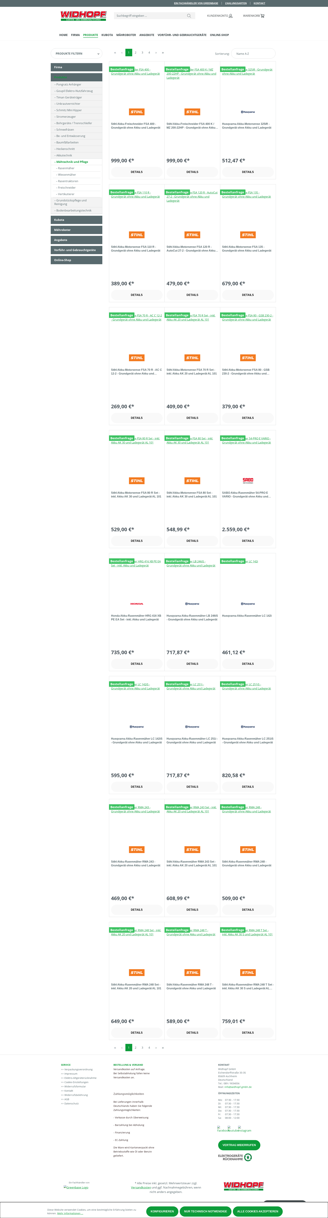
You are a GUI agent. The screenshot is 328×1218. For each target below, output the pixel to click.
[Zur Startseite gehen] (83, 15)
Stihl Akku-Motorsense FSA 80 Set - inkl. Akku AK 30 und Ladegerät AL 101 (192, 494)
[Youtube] (233, 1129)
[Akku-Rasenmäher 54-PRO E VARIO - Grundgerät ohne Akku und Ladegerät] (248, 453)
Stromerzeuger (66, 117)
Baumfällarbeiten (67, 142)
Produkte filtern (69, 53)
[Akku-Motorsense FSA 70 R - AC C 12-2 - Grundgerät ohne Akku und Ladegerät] (137, 330)
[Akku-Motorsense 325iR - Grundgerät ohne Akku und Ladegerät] (248, 84)
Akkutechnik (64, 155)
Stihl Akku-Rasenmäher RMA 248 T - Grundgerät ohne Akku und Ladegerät (191, 986)
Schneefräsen (65, 129)
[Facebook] (223, 1129)
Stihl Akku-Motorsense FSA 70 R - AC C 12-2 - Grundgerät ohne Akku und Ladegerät (136, 372)
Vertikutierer (66, 194)
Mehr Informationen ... (70, 1213)
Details (137, 172)
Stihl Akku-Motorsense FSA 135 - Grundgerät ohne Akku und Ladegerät (246, 248)
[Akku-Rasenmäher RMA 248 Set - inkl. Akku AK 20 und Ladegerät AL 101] (137, 945)
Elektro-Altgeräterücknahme (80, 1078)
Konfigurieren (162, 1211)
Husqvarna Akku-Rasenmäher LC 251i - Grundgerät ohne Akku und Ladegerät (192, 740)
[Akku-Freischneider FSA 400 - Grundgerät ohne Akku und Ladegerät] (137, 84)
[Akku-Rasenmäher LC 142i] (248, 576)
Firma (58, 67)
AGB (66, 1099)
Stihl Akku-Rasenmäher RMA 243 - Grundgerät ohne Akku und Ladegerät (135, 863)
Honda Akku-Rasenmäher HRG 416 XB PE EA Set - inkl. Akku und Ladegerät (136, 617)
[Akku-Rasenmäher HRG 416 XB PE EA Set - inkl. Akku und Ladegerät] (137, 576)
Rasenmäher (66, 168)
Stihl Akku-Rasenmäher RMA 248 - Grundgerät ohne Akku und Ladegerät (246, 863)
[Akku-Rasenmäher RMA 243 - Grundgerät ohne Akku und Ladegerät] (137, 822)
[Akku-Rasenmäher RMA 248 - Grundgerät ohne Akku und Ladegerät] (248, 822)
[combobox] (148, 15)
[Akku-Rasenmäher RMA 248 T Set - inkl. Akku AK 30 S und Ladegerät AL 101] (248, 945)
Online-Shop (62, 260)
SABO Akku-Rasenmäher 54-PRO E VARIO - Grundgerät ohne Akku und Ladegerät (245, 494)
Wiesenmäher (67, 175)
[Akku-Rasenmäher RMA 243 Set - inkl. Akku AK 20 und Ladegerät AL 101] (192, 822)
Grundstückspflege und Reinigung (70, 202)
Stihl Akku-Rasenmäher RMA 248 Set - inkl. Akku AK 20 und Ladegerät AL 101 (136, 986)
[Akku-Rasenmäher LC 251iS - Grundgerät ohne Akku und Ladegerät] (248, 699)
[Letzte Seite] (163, 52)
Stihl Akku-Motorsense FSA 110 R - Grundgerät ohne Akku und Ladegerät (135, 248)
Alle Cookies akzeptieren (257, 1211)
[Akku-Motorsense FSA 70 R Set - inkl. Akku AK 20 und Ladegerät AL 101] (192, 330)
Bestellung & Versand (128, 1064)
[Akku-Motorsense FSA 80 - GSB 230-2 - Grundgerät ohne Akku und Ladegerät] (248, 330)
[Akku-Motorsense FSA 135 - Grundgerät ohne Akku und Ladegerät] (248, 207)
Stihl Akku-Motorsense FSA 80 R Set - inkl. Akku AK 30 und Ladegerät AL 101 (136, 494)
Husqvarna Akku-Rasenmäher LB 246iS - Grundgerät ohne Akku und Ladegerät (192, 617)
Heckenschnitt (65, 149)
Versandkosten (141, 1187)
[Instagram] (244, 1129)
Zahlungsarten (236, 3)
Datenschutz (71, 1103)
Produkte (60, 77)
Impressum (70, 1073)
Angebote (60, 240)
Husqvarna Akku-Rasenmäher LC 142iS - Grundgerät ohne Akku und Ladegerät (136, 740)
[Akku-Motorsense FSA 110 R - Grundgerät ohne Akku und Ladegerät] (137, 207)
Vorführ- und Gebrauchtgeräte (75, 250)
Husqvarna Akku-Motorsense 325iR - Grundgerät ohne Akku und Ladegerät (246, 125)
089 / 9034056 (232, 1083)
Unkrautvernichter (68, 104)
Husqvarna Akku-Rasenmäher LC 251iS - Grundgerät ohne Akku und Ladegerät (248, 740)
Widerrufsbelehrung (76, 1095)
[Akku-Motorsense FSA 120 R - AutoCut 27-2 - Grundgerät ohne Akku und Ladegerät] (192, 207)
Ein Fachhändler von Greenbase (196, 3)
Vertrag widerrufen (239, 1145)
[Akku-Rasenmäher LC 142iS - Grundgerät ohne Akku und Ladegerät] (137, 699)
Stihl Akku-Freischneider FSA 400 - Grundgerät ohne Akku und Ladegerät (135, 125)
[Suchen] (189, 15)
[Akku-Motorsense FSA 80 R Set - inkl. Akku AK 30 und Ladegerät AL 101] (137, 453)
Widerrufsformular (75, 1086)
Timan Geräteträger (69, 97)
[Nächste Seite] (156, 52)
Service (66, 1064)
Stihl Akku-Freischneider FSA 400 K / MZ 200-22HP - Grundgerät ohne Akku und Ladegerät (191, 126)
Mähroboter (62, 230)
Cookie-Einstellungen (76, 1082)
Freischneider (67, 187)
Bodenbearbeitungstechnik (73, 210)
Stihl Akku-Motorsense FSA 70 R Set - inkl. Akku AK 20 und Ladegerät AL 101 (192, 371)
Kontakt (259, 3)
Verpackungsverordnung (78, 1069)
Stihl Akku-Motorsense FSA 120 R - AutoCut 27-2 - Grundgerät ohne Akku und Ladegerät (191, 249)
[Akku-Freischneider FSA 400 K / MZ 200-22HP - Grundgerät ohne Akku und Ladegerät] (192, 84)
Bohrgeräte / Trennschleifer (74, 123)
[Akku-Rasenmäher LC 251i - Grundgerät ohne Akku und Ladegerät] (192, 699)
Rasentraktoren (68, 181)
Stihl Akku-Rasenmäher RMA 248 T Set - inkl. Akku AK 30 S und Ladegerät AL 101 (248, 986)
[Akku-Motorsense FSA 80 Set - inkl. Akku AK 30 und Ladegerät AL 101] (192, 453)
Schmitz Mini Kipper (69, 110)
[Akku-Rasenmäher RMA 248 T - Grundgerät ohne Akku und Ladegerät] (192, 945)
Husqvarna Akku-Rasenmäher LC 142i (247, 615)
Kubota (59, 220)
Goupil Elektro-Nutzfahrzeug (74, 91)
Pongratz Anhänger (68, 84)
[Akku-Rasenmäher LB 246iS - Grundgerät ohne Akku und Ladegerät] (192, 576)
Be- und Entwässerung (70, 136)
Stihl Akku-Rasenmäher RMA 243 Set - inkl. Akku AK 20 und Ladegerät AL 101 (192, 863)
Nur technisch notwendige (205, 1211)
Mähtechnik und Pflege (72, 162)
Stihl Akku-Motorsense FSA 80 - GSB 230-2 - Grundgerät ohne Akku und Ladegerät (246, 372)
